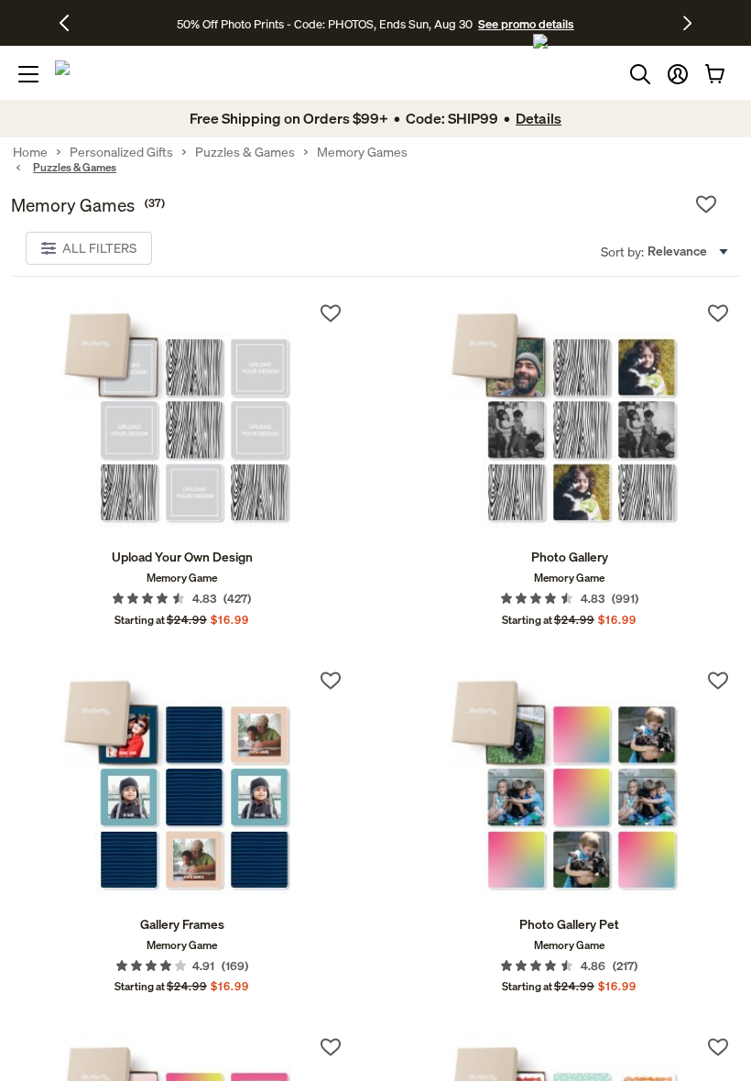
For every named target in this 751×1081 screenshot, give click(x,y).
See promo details (525, 24)
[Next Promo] (687, 23)
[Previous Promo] (71, 23)
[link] (181, 420)
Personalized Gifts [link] (121, 152)
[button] (678, 74)
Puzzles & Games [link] (245, 152)
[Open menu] (28, 74)
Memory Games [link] (362, 152)
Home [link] (30, 152)
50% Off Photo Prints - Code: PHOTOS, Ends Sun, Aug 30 (325, 24)
